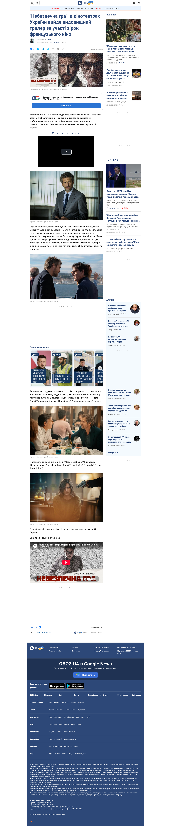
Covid (76, 746)
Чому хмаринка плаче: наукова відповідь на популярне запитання (117, 95)
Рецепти (52, 732)
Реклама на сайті (55, 651)
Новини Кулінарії (69, 732)
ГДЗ (50, 717)
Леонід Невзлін (113, 430)
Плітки (57, 754)
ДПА (77, 717)
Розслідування (94, 695)
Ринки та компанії (55, 739)
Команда (75, 647)
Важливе (111, 14)
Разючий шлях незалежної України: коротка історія (117, 339)
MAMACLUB (68, 746)
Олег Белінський (113, 314)
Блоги (105, 695)
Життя (76, 695)
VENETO (99, 8)
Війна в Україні (68, 8)
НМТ (88, 717)
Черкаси (81, 702)
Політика (48, 695)
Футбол (51, 710)
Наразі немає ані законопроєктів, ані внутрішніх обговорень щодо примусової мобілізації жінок (121, 227)
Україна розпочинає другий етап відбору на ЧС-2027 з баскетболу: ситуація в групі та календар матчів (117, 74)
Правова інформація (101, 647)
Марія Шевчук (41, 39)
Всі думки (112, 453)
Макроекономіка (70, 739)
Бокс (73, 710)
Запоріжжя (64, 702)
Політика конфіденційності (126, 647)
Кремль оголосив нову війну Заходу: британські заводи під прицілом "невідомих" (119, 424)
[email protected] (56, 809)
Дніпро (72, 702)
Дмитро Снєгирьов (114, 414)
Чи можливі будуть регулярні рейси (119, 248)
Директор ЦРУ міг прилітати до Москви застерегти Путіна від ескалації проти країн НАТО (122, 203)
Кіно (49, 39)
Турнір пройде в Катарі (115, 82)
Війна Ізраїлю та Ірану (85, 8)
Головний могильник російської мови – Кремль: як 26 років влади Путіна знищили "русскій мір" (118, 308)
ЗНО (82, 717)
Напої (59, 732)
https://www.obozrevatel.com (106, 764)
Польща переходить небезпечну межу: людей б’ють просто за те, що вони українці (119, 392)
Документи (76, 651)
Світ (60, 695)
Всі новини (136, 695)
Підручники (58, 717)
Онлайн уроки (69, 717)
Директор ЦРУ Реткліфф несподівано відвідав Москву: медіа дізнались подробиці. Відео (122, 194)
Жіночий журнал (80, 754)
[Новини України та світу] (78, 633)
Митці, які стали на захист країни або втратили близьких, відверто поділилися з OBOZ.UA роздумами (122, 57)
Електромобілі (64, 724)
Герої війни (56, 8)
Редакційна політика (44, 632)
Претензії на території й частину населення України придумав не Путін (118, 323)
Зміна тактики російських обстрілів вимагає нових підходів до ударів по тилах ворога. (119, 408)
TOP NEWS (112, 159)
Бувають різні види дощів (116, 102)
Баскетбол (60, 710)
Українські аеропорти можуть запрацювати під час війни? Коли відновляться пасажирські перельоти (122, 242)
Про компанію (54, 647)
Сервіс (79, 724)
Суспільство (122, 695)
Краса (64, 754)
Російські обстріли (112, 8)
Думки (110, 299)
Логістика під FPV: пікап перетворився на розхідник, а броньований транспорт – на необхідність (119, 439)
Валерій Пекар (113, 330)
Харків (56, 702)
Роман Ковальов (114, 445)
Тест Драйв (53, 724)
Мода (70, 754)
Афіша (51, 754)
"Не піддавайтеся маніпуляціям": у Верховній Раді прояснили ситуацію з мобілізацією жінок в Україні (123, 218)
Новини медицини (55, 746)
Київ (50, 702)
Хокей (68, 710)
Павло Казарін (113, 345)
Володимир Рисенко (115, 398)
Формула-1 (81, 710)
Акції (73, 724)
